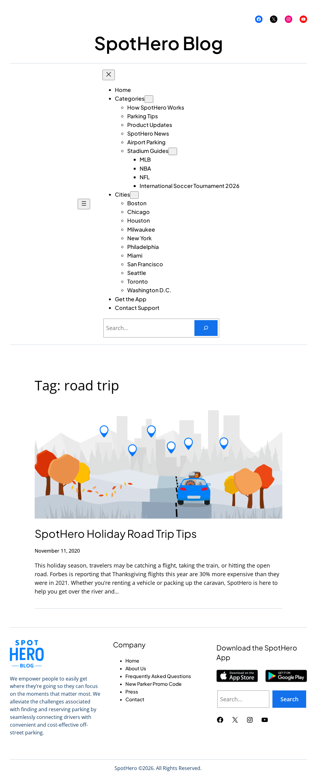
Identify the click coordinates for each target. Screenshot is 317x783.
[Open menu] (84, 204)
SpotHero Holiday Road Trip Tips (116, 533)
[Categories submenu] (149, 99)
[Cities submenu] (134, 195)
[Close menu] (108, 75)
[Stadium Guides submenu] (172, 151)
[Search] (206, 328)
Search (289, 699)
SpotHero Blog (158, 43)
